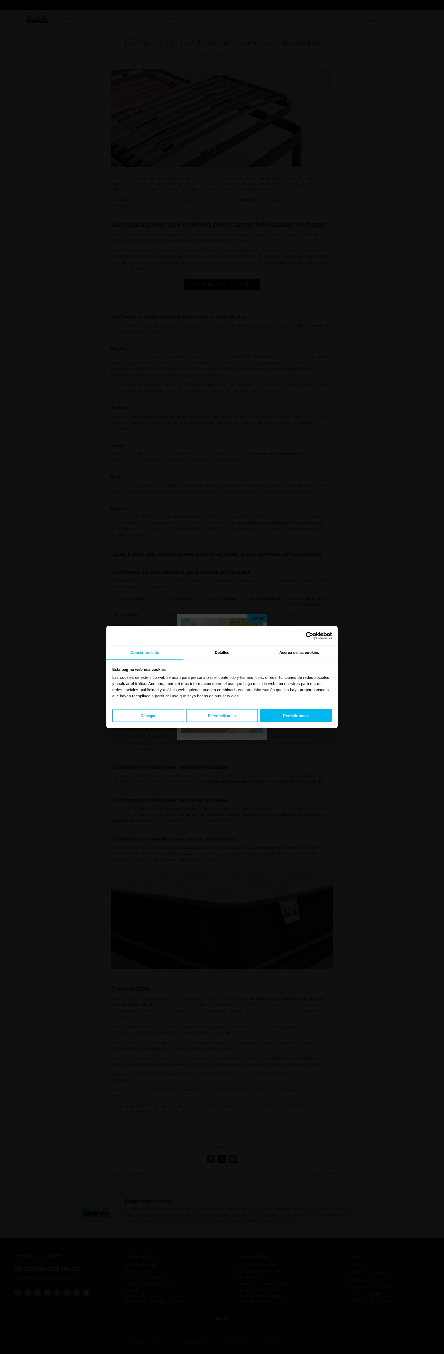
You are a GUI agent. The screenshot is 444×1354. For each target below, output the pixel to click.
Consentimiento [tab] (145, 652)
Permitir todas (296, 715)
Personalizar (219, 715)
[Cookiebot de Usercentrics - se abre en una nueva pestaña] (309, 635)
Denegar (148, 715)
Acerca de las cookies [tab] (299, 652)
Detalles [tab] (222, 652)
